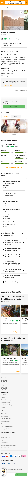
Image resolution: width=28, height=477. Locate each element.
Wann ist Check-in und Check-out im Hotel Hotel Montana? (13, 242)
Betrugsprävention (5, 429)
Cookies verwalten (5, 402)
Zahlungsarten (4, 416)
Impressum (4, 440)
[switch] (3, 475)
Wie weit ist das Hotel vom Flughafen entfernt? (13, 249)
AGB (2, 435)
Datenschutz (4, 442)
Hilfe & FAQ (4, 413)
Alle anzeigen (5, 76)
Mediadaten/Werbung (6, 405)
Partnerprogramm (5, 423)
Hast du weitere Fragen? (12, 282)
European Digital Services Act (8, 445)
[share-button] (21, 12)
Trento (15, 7)
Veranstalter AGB (5, 437)
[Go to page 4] (15, 134)
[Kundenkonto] (26, 2)
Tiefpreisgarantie (5, 421)
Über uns (3, 394)
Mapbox (16, 90)
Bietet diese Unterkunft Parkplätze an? (12, 276)
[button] (12, 20)
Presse (3, 407)
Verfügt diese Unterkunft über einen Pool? (13, 270)
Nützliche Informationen (7, 426)
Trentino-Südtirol (7, 7)
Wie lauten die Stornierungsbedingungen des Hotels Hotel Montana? (13, 263)
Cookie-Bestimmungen (6, 399)
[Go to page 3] (14, 134)
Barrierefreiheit (5, 447)
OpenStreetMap (23, 90)
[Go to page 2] (13, 134)
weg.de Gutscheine (6, 418)
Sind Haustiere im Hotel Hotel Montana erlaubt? (12, 255)
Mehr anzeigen (8, 85)
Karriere (3, 397)
